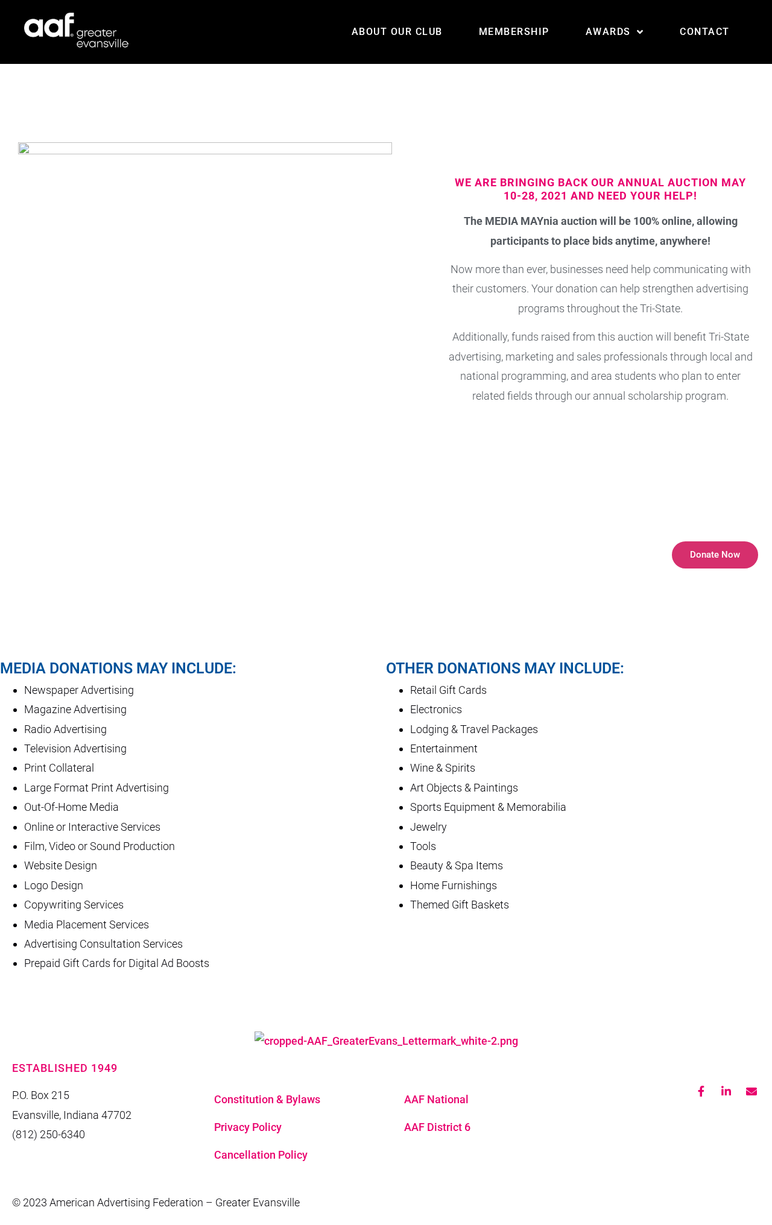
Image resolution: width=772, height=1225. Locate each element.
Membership (514, 31)
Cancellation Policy (261, 1154)
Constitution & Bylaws (267, 1099)
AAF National (436, 1099)
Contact (705, 31)
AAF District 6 (437, 1127)
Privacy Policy (248, 1127)
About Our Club (397, 31)
